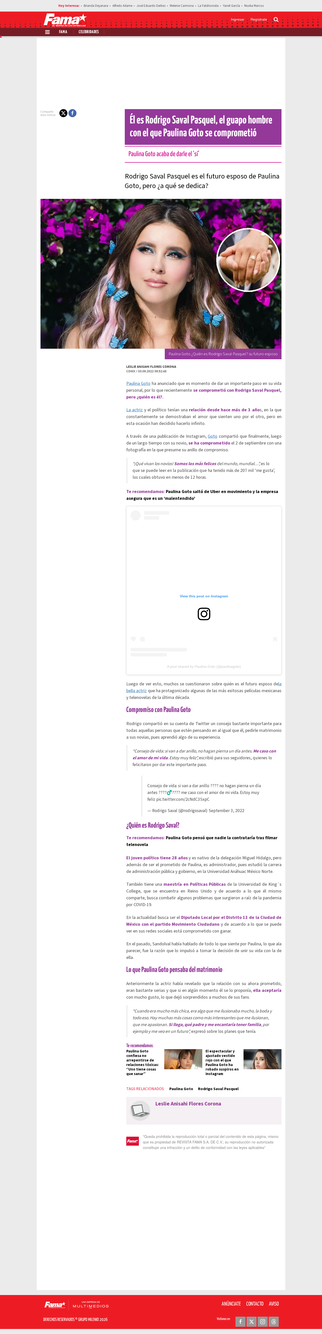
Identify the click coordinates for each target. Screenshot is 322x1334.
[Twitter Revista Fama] (252, 1322)
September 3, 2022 (226, 811)
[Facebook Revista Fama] (240, 1322)
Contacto (254, 1304)
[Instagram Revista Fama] (263, 1322)
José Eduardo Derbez (151, 6)
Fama (63, 32)
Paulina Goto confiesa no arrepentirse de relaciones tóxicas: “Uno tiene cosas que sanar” (142, 1063)
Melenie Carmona (182, 6)
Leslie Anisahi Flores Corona (151, 367)
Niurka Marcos (254, 6)
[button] (63, 113)
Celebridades (89, 32)
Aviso (274, 1304)
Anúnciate (231, 1304)
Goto (212, 436)
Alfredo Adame (122, 6)
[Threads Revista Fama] (274, 1322)
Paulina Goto (138, 383)
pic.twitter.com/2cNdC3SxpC (183, 799)
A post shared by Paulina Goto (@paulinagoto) (204, 666)
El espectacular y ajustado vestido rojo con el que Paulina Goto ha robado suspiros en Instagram (222, 1063)
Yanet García (231, 6)
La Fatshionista (208, 6)
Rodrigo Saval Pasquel (218, 1089)
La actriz (134, 410)
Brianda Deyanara (96, 6)
